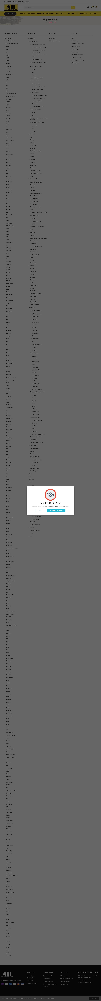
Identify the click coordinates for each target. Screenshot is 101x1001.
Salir (40, 510)
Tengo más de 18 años (56, 510)
